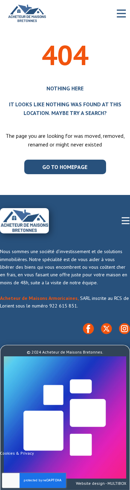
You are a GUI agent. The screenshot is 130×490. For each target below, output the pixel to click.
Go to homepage (64, 166)
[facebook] (88, 328)
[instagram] (124, 328)
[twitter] (106, 328)
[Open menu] (121, 13)
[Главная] (27, 13)
